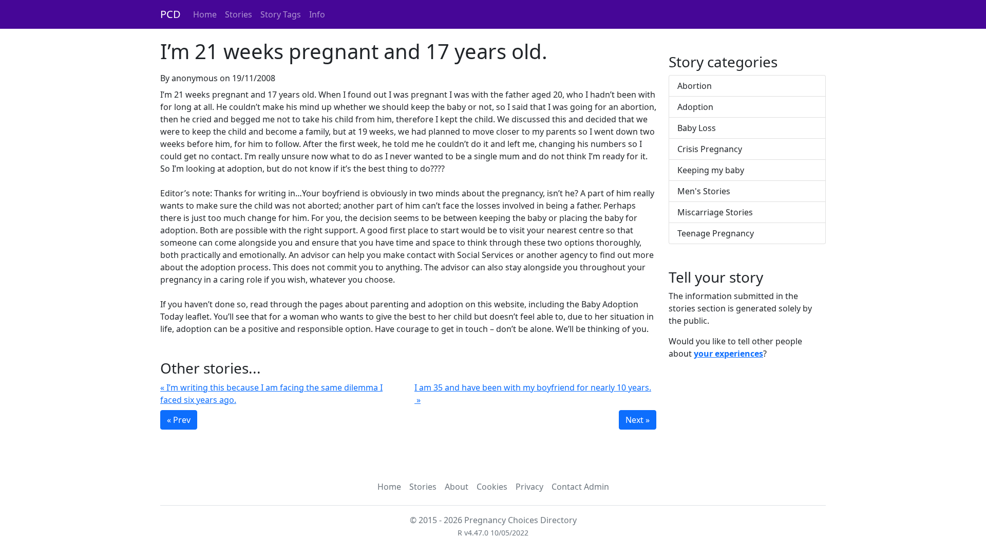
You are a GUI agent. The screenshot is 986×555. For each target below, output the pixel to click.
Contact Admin (580, 486)
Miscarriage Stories (715, 212)
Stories (238, 14)
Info (317, 14)
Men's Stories (703, 191)
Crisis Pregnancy (709, 149)
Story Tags (280, 14)
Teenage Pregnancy (715, 233)
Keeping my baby (710, 170)
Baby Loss (696, 128)
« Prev (179, 419)
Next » (637, 419)
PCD (170, 14)
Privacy (529, 486)
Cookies (492, 486)
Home (205, 14)
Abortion (694, 85)
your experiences (728, 353)
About (456, 486)
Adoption (695, 107)
